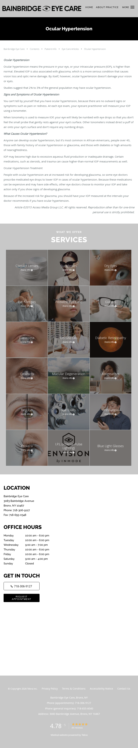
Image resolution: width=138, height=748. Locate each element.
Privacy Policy (50, 688)
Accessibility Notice (101, 688)
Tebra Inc (32, 688)
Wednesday (26, 544)
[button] (132, 7)
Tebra (85, 735)
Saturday (26, 558)
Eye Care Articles (70, 49)
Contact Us (123, 688)
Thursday (26, 549)
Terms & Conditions (74, 688)
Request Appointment (21, 597)
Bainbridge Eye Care (14, 49)
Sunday (19, 563)
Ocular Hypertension (95, 49)
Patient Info (51, 49)
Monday (26, 535)
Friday (26, 554)
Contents (35, 49)
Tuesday (26, 540)
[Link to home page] (57, 8)
